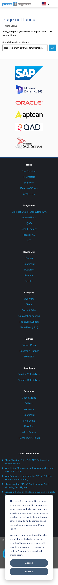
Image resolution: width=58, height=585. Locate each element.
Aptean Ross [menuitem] (29, 217)
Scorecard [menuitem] (29, 264)
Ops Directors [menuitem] (29, 171)
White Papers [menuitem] (29, 432)
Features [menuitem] (29, 269)
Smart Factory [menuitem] (29, 229)
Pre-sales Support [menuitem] (29, 321)
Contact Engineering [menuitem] (29, 316)
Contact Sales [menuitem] (29, 310)
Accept (29, 562)
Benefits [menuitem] (29, 281)
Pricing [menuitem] (29, 258)
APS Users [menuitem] (29, 194)
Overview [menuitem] (29, 298)
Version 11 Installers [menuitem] (29, 374)
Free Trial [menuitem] (29, 426)
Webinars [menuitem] (29, 409)
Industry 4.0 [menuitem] (29, 234)
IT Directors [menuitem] (29, 176)
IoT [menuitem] (29, 240)
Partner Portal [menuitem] (29, 345)
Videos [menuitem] (29, 403)
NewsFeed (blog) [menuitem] (29, 327)
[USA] (44, 4)
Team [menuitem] (29, 304)
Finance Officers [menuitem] (29, 188)
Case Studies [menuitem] (29, 397)
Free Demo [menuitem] (29, 420)
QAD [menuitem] (29, 223)
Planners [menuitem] (29, 182)
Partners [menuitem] (29, 275)
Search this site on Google (15, 42)
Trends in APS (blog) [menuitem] (29, 437)
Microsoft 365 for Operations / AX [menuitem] (29, 211)
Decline (29, 571)
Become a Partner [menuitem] (29, 351)
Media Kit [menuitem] (29, 356)
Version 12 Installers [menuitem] (29, 380)
